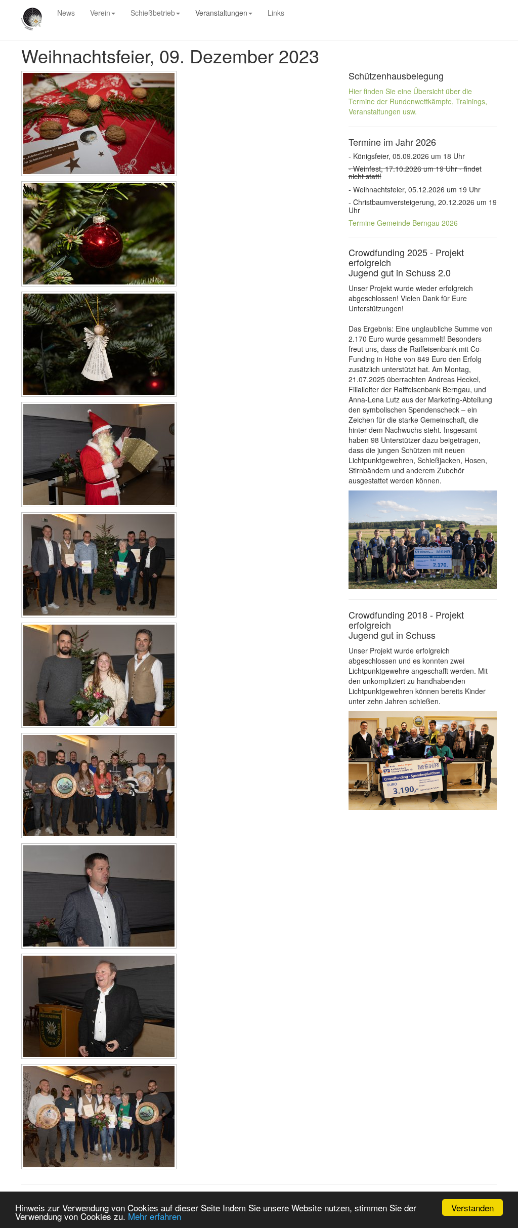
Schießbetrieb (153, 13)
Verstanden (472, 1207)
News (66, 13)
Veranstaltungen (221, 13)
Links (276, 13)
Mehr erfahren (154, 1216)
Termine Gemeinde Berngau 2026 (403, 223)
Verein (100, 13)
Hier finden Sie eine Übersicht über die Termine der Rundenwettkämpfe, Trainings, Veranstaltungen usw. (418, 101)
